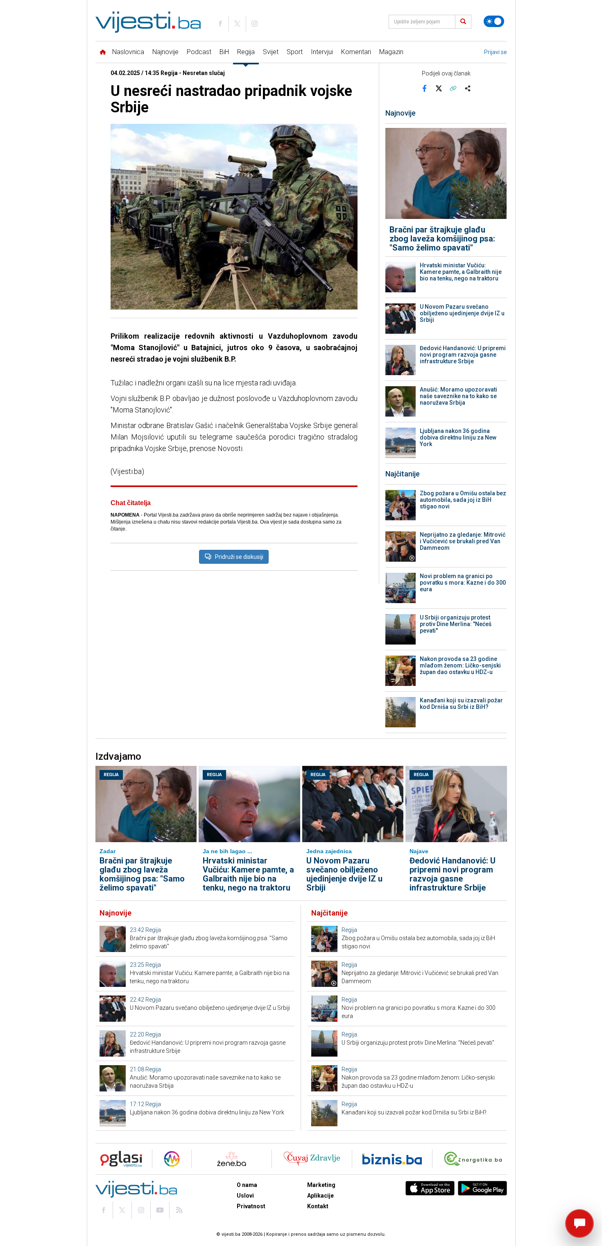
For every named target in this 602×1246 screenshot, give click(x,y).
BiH (224, 52)
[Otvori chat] (579, 1223)
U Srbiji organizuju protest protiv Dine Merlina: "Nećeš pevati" (455, 624)
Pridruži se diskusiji (239, 557)
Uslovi (245, 1195)
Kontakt (317, 1206)
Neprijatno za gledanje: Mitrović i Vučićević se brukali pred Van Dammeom (462, 541)
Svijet (270, 52)
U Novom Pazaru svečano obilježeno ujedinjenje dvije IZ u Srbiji (462, 313)
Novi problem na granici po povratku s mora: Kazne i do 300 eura (463, 582)
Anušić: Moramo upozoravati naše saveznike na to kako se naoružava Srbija (458, 396)
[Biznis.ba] (392, 1159)
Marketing (321, 1185)
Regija (246, 52)
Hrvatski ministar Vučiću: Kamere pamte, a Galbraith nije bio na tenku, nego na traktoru (461, 272)
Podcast (199, 52)
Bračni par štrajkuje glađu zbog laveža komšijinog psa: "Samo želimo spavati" (442, 239)
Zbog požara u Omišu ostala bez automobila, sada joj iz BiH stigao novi (463, 500)
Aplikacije (320, 1195)
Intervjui (322, 52)
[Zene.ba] (231, 1159)
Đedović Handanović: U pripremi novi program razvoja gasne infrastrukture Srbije (463, 354)
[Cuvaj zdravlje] (312, 1159)
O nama (247, 1185)
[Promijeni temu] (494, 21)
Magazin (391, 52)
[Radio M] (118, 1159)
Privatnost (251, 1206)
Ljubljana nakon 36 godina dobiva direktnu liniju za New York (458, 437)
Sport (295, 52)
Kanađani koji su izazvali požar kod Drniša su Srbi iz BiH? (461, 703)
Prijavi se (495, 52)
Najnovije (165, 52)
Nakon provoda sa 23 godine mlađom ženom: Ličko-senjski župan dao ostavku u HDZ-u (460, 665)
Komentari (356, 52)
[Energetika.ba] (475, 1159)
